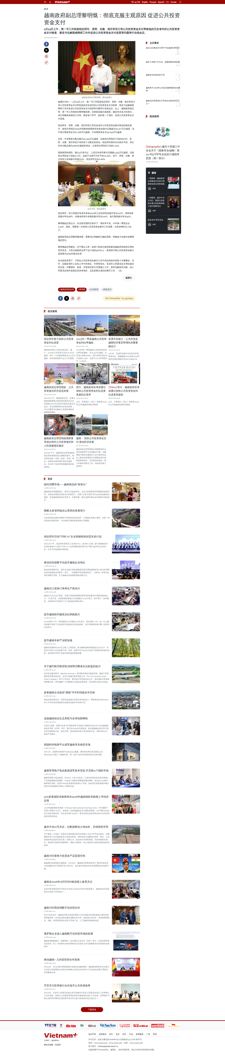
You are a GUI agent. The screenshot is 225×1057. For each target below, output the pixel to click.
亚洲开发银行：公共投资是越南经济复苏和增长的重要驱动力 (123, 343)
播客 (154, 173)
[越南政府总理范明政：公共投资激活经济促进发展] (60, 373)
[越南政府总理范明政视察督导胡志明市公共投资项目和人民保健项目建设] (60, 424)
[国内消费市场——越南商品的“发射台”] (126, 491)
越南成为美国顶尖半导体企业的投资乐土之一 (163, 102)
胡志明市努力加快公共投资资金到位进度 (58, 341)
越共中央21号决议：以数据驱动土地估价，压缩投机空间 (76, 826)
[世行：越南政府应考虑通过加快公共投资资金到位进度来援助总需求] (92, 373)
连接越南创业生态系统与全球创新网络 (66, 718)
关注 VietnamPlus (112, 298)
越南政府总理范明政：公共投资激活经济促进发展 (58, 389)
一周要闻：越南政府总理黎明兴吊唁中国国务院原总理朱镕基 (156, 181)
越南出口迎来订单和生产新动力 (62, 588)
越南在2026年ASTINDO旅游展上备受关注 (68, 881)
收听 (154, 188)
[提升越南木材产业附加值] (126, 647)
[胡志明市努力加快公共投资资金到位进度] (60, 325)
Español (161, 2)
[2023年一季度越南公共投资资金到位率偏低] (92, 325)
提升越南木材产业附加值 (58, 640)
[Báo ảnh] (157, 1025)
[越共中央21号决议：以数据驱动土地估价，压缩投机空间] (126, 834)
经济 (46, 9)
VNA (131, 1034)
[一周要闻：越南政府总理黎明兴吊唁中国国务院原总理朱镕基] (173, 183)
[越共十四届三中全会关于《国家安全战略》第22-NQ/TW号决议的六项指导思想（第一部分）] (163, 131)
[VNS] (107, 1025)
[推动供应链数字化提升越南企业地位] (126, 570)
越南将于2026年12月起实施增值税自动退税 (163, 89)
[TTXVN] (50, 1025)
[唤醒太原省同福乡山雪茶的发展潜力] (126, 518)
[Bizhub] (92, 1025)
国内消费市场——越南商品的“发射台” (65, 484)
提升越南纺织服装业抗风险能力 (62, 614)
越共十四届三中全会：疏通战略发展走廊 (163, 62)
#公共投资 (94, 289)
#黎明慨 (81, 289)
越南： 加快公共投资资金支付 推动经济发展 (91, 440)
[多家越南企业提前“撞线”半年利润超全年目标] (126, 700)
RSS (111, 1034)
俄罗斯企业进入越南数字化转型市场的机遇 (68, 933)
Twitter (46, 50)
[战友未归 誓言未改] (173, 224)
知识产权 (92, 1034)
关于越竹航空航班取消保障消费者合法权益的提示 (72, 666)
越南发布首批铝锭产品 (155, 75)
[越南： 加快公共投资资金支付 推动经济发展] (92, 424)
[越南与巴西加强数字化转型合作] (126, 915)
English (145, 2)
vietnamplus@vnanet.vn (108, 1046)
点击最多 (154, 43)
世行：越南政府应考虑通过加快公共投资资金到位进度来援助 (123, 391)
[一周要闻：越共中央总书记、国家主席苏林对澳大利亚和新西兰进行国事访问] (173, 202)
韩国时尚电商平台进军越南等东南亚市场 (67, 744)
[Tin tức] (71, 1025)
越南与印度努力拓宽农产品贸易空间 (64, 855)
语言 (124, 1034)
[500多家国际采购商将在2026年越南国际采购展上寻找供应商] (126, 804)
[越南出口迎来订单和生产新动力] (126, 596)
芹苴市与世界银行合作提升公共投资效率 (67, 985)
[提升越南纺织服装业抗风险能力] (126, 621)
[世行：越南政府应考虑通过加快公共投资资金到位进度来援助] (124, 373)
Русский (173, 2)
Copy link (46, 62)
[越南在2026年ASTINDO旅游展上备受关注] (126, 889)
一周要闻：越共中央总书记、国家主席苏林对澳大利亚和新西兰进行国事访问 (156, 202)
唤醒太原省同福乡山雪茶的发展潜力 (64, 510)
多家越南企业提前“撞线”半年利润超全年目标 (69, 692)
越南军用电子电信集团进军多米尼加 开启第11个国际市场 (76, 770)
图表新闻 (154, 116)
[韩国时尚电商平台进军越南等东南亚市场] (126, 752)
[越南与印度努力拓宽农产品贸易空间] (126, 863)
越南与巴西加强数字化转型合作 (62, 907)
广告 (148, 1034)
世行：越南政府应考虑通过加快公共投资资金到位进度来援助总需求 (91, 391)
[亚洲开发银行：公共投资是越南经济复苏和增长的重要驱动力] (124, 325)
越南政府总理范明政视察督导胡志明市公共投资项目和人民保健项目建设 (58, 442)
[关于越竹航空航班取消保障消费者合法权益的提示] (126, 673)
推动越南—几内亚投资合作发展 (62, 959)
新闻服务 (139, 1034)
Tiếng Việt (135, 2)
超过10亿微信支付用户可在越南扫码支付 (163, 48)
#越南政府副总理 (67, 289)
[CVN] (124, 1025)
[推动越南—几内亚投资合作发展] (126, 967)
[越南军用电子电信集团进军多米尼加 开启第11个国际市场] (126, 778)
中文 (167, 2)
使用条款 (102, 1034)
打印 (46, 56)
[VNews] (61, 1025)
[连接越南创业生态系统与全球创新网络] (126, 725)
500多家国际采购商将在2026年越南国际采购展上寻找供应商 (76, 798)
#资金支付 (107, 289)
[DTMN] (140, 1025)
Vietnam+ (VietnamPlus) (62, 2)
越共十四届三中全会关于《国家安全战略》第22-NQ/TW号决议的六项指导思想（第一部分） (163, 152)
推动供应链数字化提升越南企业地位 (64, 562)
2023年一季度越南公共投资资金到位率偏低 (91, 341)
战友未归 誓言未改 (155, 220)
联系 (155, 1034)
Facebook (46, 44)
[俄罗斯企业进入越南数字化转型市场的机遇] (126, 941)
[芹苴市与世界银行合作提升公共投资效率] (126, 993)
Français (153, 2)
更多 (50, 479)
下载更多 (92, 1009)
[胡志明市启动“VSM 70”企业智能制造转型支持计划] (126, 544)
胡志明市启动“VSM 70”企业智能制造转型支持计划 (72, 536)
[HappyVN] (173, 1025)
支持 (117, 1034)
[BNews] (82, 1025)
